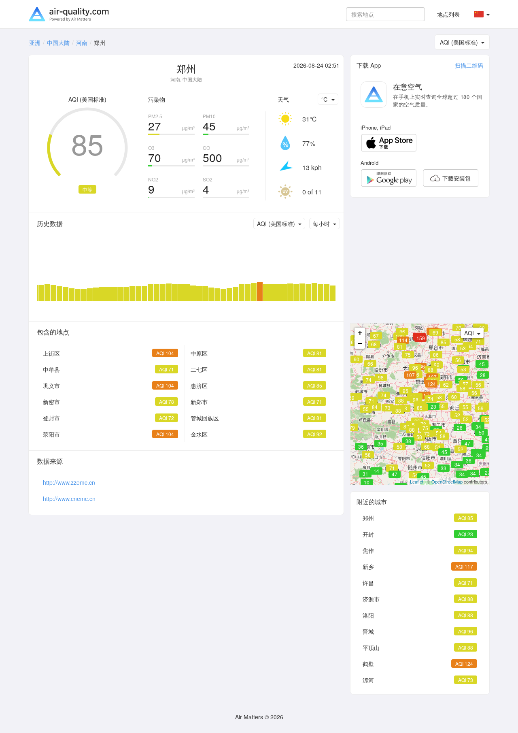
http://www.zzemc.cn (69, 482)
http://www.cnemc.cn (69, 498)
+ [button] (360, 332)
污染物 (156, 99)
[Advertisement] (420, 260)
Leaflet (416, 481)
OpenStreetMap (447, 481)
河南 (81, 42)
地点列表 (448, 14)
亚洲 (34, 42)
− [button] (360, 343)
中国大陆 (58, 42)
